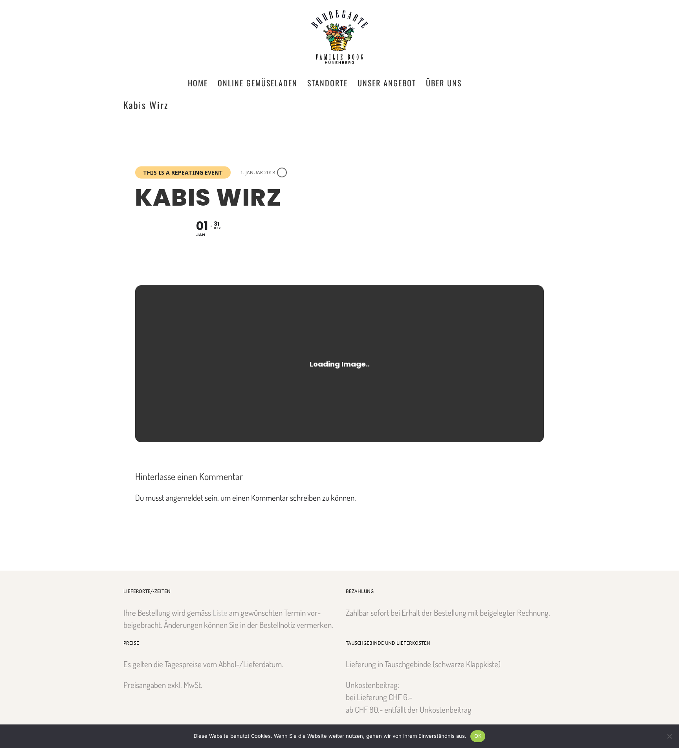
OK (478, 736)
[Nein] (669, 736)
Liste (220, 612)
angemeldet (184, 497)
